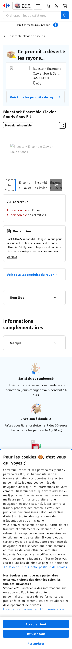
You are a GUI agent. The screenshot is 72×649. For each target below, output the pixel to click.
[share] (62, 125)
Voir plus (12, 256)
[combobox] (36, 15)
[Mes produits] (48, 6)
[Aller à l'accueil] (6, 6)
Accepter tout (36, 624)
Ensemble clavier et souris (26, 36)
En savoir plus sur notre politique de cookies (35, 567)
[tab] (9, 185)
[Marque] (55, 343)
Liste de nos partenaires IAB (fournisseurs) (33, 609)
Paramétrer (36, 643)
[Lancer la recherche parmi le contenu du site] (65, 15)
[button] (38, 6)
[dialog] (36, 549)
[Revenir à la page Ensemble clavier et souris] (4, 35)
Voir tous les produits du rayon (33, 97)
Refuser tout (36, 634)
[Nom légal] (55, 297)
